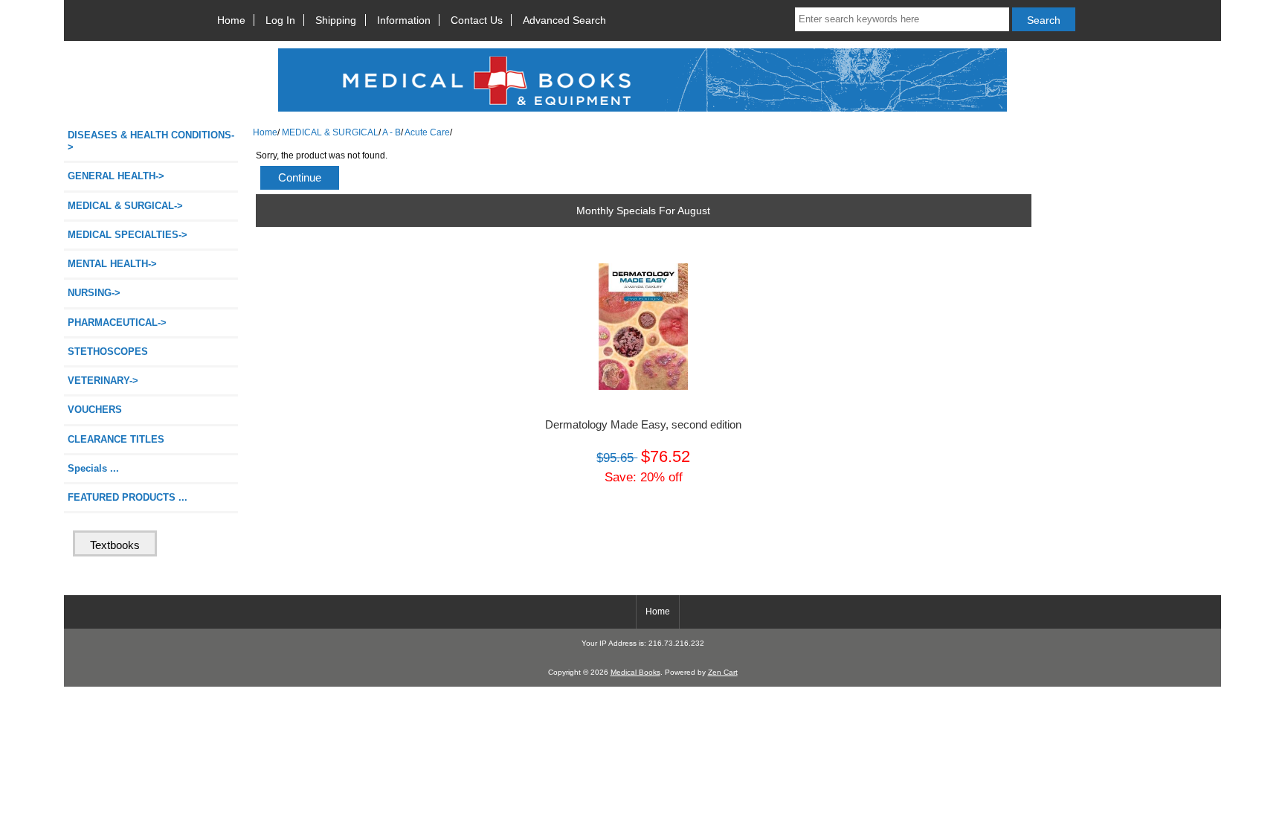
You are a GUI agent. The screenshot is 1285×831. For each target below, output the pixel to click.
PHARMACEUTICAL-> (117, 322)
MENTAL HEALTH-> (112, 263)
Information (404, 20)
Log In (280, 20)
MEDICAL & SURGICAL (330, 132)
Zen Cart (723, 672)
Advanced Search (564, 20)
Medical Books (635, 672)
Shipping (335, 20)
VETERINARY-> (103, 380)
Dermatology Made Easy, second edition (643, 425)
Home (231, 20)
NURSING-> (94, 292)
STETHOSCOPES (108, 351)
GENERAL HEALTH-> (116, 176)
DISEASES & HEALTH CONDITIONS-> (151, 141)
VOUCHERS (95, 409)
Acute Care (427, 132)
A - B (391, 132)
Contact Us (477, 20)
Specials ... (93, 468)
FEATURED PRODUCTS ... (127, 497)
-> (125, 205)
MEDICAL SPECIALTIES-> (127, 234)
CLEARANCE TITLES (116, 439)
